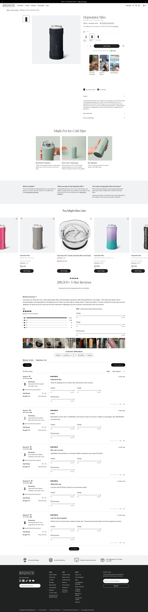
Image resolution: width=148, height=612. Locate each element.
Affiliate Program (77, 590)
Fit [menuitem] (74, 355)
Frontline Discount (65, 591)
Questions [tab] (41, 360)
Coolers (51, 580)
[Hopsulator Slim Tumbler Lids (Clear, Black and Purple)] (74, 235)
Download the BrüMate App (53, 596)
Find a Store (66, 585)
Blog (76, 580)
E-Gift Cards (53, 592)
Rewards (128, 5)
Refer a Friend (79, 586)
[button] (56, 39)
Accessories (52, 587)
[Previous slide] (2, 1)
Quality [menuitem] (89, 355)
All (84, 31)
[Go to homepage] (9, 5)
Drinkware (52, 577)
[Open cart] (144, 5)
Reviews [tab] (28, 360)
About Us (78, 574)
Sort (108, 371)
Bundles (51, 582)
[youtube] (33, 581)
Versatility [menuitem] (81, 355)
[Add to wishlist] (123, 46)
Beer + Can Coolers (12, 10)
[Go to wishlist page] (133, 5)
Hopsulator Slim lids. (32, 192)
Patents (77, 602)
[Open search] (136, 5)
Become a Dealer (78, 594)
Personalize (52, 585)
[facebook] (23, 581)
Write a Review (120, 365)
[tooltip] (36, 296)
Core (87, 31)
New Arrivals (53, 574)
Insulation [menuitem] (66, 355)
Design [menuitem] (58, 355)
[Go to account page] (139, 5)
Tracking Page (81, 1)
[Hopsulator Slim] (112, 235)
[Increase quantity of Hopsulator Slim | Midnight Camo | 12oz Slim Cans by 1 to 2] (90, 46)
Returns (64, 582)
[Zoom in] (77, 60)
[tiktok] (27, 581)
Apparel (51, 590)
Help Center (66, 577)
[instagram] (20, 581)
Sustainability (79, 577)
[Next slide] (145, 1)
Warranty (65, 587)
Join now (115, 26)
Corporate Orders (78, 598)
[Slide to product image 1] (26, 18)
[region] (74, 343)
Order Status (66, 580)
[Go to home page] (30, 573)
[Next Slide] (123, 343)
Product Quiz (66, 574)
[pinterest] (30, 581)
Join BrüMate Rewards (79, 583)
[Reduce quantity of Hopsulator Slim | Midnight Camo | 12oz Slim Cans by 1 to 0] (84, 46)
